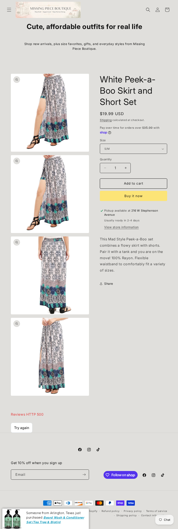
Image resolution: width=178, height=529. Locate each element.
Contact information (154, 515)
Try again (21, 428)
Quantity (106, 159)
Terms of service (156, 511)
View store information (121, 227)
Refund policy (110, 511)
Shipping (106, 120)
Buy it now (133, 196)
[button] (9, 9)
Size (103, 140)
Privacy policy (133, 511)
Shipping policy (126, 515)
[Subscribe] (84, 475)
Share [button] (108, 283)
